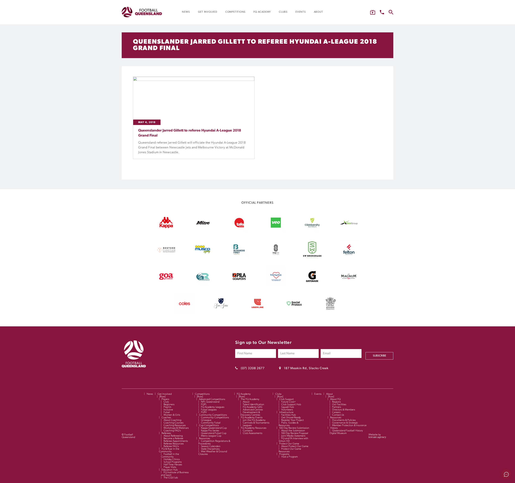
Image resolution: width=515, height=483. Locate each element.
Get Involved (165, 394)
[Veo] (276, 231)
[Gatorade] (312, 285)
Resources (204, 438)
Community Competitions (213, 415)
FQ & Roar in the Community (169, 450)
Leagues (247, 425)
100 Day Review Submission (294, 428)
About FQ (335, 399)
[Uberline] (257, 312)
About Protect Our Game (294, 446)
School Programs (173, 462)
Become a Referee (173, 438)
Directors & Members (343, 409)
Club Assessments (252, 433)
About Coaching (172, 420)
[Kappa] (166, 227)
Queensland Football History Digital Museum (346, 432)
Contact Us (338, 415)
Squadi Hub (287, 407)
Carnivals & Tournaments (256, 422)
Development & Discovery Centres (250, 413)
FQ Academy (244, 394)
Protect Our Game (289, 443)
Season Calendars (210, 446)
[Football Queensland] (142, 12)
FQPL (204, 404)
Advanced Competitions (212, 399)
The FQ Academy (250, 399)
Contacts (247, 430)
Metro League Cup (211, 436)
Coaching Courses (173, 422)
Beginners (169, 404)
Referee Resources (174, 443)
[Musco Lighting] (203, 258)
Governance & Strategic (345, 422)
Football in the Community (170, 455)
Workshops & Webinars (176, 428)
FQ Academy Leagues (212, 407)
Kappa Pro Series (210, 430)
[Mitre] (203, 231)
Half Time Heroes (173, 464)
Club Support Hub (291, 404)
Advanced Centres (253, 409)
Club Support (286, 399)
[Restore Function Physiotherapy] (166, 258)
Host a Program (289, 456)
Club (166, 402)
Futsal (167, 412)
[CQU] (312, 231)
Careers (336, 412)
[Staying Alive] (276, 285)
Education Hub (170, 470)
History (334, 428)
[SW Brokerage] (312, 258)
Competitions (202, 394)
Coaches (166, 417)
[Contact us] (382, 12)
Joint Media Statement (293, 436)
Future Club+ (288, 402)
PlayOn (167, 407)
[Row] (162, 396)
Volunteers (287, 409)
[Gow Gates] (221, 312)
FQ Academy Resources (253, 428)
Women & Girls (172, 415)
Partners (336, 407)
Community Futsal (210, 422)
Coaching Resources (175, 425)
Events (317, 394)
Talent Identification (253, 404)
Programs (284, 454)
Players (165, 399)
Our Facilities (339, 404)
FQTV (204, 412)
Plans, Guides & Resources (288, 424)
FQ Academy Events (252, 417)
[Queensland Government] (330, 312)
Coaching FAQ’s (172, 430)
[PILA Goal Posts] (239, 285)
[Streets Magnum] (349, 285)
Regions (336, 402)
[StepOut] (276, 258)
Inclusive (168, 409)
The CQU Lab (171, 477)
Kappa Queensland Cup (214, 428)
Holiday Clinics (172, 459)
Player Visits (170, 467)
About (246, 402)
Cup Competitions (209, 425)
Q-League (206, 420)
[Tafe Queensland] (239, 231)
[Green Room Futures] (203, 285)
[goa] (166, 285)
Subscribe (379, 355)
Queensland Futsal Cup (213, 433)
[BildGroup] (349, 231)
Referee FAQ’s (171, 446)
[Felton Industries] (349, 258)
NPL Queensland (210, 402)
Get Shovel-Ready (291, 417)
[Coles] (184, 312)
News (150, 394)
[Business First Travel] (239, 258)
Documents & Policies (344, 420)
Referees (166, 433)
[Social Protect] (294, 312)
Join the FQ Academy (254, 420)
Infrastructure (286, 412)
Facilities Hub (288, 415)
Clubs (278, 394)
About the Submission (293, 430)
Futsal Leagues (209, 409)
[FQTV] (372, 12)
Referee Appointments (176, 441)
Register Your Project (292, 420)
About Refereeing (173, 436)
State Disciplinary (210, 449)
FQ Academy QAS (252, 407)
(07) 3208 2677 (253, 368)
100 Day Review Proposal (294, 433)
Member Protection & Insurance (349, 425)
